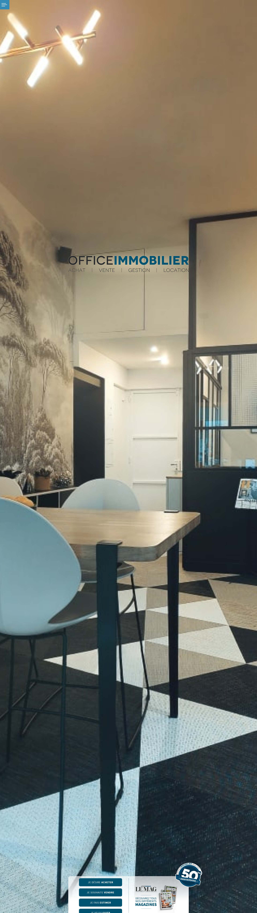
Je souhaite (100, 892)
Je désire (100, 882)
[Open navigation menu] (4, 4)
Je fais (100, 902)
